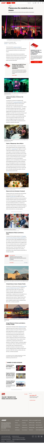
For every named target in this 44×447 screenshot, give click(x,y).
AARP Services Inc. (25, 427)
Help (38, 3)
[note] (22, 40)
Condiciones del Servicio (15, 436)
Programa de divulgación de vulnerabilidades (18, 439)
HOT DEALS (32, 395)
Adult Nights (14, 148)
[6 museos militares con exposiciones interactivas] (20, 383)
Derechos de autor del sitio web (6, 439)
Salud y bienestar (12, 255)
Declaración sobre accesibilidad (6, 437)
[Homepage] (3, 3)
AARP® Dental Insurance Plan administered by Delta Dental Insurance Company (18, 258)
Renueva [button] (13, 2)
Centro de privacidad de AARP (5, 436)
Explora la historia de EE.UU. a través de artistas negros (10, 374)
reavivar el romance (17, 47)
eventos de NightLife (18, 102)
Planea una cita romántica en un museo (20, 9)
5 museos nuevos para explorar (10, 366)
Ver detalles (12, 262)
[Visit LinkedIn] (42, 436)
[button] (40, 3)
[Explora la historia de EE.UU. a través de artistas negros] (20, 375)
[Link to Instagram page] (39, 436)
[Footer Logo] (6, 420)
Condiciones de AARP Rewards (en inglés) (18, 437)
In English (6, 43)
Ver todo (25, 262)
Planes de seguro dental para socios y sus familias (16, 260)
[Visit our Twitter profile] (36, 436)
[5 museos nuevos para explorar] (20, 368)
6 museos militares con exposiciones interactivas (10, 382)
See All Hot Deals (32, 400)
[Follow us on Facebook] (33, 436)
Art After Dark (13, 196)
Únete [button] (9, 2)
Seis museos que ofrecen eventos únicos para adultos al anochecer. (21, 12)
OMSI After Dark (22, 326)
